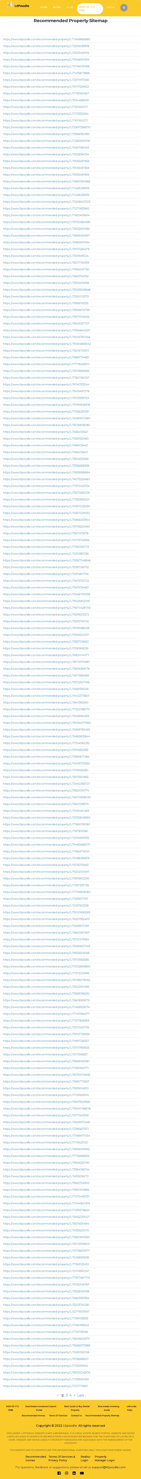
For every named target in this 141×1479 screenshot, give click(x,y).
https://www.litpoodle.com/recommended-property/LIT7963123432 (46, 1264)
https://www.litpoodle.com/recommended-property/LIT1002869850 (46, 966)
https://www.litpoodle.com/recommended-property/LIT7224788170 (46, 709)
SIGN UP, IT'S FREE (87, 8)
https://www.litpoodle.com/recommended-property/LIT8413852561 (45, 702)
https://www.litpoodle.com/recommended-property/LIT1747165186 (45, 1332)
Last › (81, 1395)
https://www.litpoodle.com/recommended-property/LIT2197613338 (46, 905)
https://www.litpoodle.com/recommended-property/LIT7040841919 (46, 1203)
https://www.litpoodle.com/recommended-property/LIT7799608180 (47, 892)
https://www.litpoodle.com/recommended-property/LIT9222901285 (46, 986)
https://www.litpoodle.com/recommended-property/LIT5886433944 (46, 519)
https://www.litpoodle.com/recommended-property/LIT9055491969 (46, 161)
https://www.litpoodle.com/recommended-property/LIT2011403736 (46, 1027)
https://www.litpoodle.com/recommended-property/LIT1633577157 (45, 898)
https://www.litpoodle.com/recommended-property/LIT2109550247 (46, 1271)
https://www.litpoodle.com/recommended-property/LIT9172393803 (46, 1244)
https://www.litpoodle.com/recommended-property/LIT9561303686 (46, 1189)
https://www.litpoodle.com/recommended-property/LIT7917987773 (46, 1277)
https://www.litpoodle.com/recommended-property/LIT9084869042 (47, 344)
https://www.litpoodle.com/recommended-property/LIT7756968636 (46, 1156)
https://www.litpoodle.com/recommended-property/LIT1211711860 (45, 1386)
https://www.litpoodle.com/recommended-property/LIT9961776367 (46, 1081)
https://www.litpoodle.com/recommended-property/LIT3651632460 (46, 438)
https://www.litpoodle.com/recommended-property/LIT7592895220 (46, 499)
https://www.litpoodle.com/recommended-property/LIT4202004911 (46, 871)
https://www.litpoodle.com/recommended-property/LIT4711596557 (45, 1054)
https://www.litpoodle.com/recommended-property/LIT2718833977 (46, 1250)
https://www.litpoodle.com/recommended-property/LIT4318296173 (46, 1176)
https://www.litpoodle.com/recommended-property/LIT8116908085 (46, 425)
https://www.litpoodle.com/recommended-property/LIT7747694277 (46, 1014)
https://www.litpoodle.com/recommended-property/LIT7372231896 (46, 973)
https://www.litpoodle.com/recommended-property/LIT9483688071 (46, 844)
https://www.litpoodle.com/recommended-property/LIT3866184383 (46, 134)
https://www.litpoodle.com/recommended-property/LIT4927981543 (46, 147)
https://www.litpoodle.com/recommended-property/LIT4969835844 (46, 736)
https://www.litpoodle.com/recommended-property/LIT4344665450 (46, 100)
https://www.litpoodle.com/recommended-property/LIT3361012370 (46, 296)
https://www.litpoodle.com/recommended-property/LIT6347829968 (46, 1101)
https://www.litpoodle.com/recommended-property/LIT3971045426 (46, 316)
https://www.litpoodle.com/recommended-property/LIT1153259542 (45, 1365)
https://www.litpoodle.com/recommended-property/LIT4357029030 (46, 506)
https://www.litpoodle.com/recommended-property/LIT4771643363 (46, 1115)
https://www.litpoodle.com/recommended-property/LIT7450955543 (46, 1325)
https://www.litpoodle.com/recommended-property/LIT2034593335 (46, 838)
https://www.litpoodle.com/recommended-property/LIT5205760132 (46, 621)
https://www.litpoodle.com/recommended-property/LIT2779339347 (46, 1311)
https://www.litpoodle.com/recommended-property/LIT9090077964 (47, 723)
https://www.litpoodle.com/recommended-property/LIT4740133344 (46, 384)
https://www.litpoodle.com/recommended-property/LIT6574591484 (46, 1223)
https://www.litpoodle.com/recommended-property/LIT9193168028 (46, 628)
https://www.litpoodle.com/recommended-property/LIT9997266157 (46, 1041)
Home (44, 7)
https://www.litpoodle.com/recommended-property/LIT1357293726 (46, 885)
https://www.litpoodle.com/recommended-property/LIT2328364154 (46, 154)
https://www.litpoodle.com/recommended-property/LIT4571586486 (46, 675)
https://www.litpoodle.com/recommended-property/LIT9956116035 (45, 303)
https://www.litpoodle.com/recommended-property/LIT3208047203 (46, 201)
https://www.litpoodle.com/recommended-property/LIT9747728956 (46, 1034)
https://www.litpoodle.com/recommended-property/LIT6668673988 (46, 1345)
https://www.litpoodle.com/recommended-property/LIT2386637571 (46, 1129)
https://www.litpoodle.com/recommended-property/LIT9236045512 (46, 1088)
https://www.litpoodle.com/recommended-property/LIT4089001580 (47, 418)
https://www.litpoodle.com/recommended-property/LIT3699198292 (46, 993)
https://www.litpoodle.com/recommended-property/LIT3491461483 (46, 810)
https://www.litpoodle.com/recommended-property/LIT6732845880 (46, 817)
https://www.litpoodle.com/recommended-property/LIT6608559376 (46, 1000)
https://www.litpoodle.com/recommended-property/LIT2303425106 (46, 53)
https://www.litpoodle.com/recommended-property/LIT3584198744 (46, 1169)
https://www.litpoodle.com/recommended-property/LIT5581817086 (46, 756)
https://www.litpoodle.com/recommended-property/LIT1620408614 (46, 215)
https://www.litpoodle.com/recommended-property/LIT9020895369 (46, 912)
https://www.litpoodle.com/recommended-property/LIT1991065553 (45, 1318)
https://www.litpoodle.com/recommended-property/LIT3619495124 (45, 256)
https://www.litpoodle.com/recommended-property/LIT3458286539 (46, 858)
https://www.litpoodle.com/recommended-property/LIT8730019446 (46, 1074)
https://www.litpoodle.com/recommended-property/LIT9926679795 (46, 310)
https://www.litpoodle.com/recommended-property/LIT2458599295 (46, 1257)
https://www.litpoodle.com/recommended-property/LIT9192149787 (46, 1284)
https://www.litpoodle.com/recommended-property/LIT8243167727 (46, 323)
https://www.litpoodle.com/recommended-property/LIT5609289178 (46, 668)
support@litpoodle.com (109, 1467)
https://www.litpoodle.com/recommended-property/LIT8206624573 (46, 1338)
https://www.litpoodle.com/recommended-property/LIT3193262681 (45, 770)
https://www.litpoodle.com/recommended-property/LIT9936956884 (46, 472)
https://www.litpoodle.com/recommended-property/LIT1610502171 (45, 107)
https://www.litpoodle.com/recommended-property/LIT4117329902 (46, 86)
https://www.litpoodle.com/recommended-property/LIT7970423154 (46, 486)
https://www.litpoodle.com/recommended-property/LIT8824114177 (46, 655)
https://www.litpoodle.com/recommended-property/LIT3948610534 (46, 59)
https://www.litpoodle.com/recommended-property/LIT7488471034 (46, 1135)
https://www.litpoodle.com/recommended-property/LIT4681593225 (45, 689)
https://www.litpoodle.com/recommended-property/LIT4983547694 (46, 242)
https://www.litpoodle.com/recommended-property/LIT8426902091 (46, 601)
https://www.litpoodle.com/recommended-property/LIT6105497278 (46, 391)
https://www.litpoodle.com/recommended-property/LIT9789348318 (46, 404)
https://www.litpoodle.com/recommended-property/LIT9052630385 (46, 228)
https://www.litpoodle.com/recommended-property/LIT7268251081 (46, 411)
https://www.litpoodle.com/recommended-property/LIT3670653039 (46, 492)
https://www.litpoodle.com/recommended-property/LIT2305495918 (46, 46)
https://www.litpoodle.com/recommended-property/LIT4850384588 (46, 181)
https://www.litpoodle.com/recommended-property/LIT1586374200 (46, 851)
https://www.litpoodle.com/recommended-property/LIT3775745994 (46, 540)
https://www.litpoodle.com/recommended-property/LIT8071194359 (46, 262)
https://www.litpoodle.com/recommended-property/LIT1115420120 (45, 1142)
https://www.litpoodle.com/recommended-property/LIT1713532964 (45, 113)
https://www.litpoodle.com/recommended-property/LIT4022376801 (46, 695)
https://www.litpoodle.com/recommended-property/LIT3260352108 (46, 1352)
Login (111, 7)
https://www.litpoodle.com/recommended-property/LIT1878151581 (45, 831)
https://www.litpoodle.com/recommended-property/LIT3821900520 (46, 1237)
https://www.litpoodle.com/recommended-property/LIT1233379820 (46, 1210)
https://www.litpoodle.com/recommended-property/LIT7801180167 (46, 377)
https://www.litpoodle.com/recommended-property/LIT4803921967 (46, 932)
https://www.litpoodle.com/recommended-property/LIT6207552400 (46, 919)
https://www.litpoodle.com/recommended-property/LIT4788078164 (46, 980)
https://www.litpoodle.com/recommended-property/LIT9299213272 (46, 614)
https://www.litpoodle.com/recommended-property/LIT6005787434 (46, 337)
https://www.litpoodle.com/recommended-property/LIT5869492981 (46, 1061)
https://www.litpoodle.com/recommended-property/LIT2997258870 (46, 127)
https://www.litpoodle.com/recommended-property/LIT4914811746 (45, 574)
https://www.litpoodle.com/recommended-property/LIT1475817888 (46, 73)
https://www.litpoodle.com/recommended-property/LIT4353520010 (46, 1230)
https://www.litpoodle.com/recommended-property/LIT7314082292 (46, 743)
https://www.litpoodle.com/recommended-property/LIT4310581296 (46, 553)
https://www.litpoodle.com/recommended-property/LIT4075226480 (46, 479)
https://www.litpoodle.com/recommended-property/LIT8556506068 (46, 953)
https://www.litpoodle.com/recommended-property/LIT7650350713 (46, 547)
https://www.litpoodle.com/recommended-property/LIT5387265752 (46, 567)
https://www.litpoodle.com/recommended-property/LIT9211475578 (45, 533)
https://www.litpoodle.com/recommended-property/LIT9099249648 (47, 289)
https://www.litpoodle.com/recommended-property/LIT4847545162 (46, 276)
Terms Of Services (58, 1415)
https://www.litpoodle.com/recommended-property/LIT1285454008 (46, 140)
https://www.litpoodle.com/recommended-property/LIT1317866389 (46, 1020)
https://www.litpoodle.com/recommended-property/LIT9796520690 (46, 526)
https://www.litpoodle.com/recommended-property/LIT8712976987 (46, 662)
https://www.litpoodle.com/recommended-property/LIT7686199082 (46, 824)
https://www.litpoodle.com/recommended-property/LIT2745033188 (46, 66)
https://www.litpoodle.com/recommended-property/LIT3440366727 (46, 783)
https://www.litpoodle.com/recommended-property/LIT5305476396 (46, 283)
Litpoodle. (70, 1425)
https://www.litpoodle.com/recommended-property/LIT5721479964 (46, 939)
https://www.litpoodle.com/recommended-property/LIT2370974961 (46, 80)
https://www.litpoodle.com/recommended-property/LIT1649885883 (46, 39)
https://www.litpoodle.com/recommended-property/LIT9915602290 (46, 878)
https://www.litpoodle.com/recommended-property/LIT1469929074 (46, 1007)
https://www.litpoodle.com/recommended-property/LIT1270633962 (46, 208)
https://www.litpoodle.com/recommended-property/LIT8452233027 (46, 1217)
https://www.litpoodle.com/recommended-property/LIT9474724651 (46, 587)
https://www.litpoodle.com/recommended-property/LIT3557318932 (46, 641)
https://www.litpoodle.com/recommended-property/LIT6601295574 (46, 804)
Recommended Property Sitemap (102, 1415)
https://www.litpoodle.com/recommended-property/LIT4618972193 (46, 926)
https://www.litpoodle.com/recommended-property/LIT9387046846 (47, 560)
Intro (57, 7)
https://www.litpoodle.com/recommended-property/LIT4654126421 (45, 431)
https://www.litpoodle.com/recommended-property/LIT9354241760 (46, 269)
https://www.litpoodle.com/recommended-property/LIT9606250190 (46, 1162)
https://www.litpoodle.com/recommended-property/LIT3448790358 (46, 594)
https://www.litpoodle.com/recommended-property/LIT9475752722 (46, 580)
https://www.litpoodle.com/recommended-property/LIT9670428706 (47, 607)
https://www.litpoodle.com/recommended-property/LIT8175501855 (45, 777)
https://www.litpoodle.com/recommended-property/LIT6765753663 (46, 865)
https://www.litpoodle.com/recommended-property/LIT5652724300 (46, 1183)
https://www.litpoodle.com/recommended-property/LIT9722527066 (46, 682)
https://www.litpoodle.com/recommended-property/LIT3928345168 (46, 1291)
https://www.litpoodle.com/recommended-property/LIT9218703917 (46, 350)
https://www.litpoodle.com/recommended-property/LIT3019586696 (46, 371)
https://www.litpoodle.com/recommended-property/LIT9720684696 (46, 222)
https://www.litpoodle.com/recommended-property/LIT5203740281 (46, 1305)
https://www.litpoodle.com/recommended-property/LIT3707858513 (46, 1047)
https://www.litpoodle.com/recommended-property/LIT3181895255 (45, 648)
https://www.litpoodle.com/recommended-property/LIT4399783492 (46, 729)
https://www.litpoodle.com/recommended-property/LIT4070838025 (47, 797)
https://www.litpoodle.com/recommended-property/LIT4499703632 (46, 763)
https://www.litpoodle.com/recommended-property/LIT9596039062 (46, 1149)
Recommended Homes (33, 1415)
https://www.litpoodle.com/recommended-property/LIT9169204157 (46, 635)
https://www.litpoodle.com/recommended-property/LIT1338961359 (46, 1379)
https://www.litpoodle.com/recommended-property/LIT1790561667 (46, 93)
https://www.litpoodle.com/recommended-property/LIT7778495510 (46, 364)
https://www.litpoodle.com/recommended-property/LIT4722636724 (46, 398)
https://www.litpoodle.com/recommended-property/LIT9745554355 (45, 750)
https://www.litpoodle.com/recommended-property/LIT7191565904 (46, 1095)
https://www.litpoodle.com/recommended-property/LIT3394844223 (46, 330)
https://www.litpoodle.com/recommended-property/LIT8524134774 (46, 790)
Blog (69, 7)
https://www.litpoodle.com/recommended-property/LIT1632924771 (46, 1068)
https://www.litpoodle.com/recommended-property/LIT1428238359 (46, 188)
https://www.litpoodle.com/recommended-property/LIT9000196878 (47, 1108)
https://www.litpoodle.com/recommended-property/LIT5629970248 (46, 1122)
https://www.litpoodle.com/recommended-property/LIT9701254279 (46, 249)
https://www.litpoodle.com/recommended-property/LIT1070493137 (46, 1196)
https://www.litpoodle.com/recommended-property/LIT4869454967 (46, 235)
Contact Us (76, 1415)
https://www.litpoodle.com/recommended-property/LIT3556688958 (46, 465)
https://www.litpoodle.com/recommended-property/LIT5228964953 (46, 716)
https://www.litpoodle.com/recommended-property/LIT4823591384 (46, 1298)
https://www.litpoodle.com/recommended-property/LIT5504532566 (45, 459)
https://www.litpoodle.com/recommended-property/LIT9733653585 (46, 959)
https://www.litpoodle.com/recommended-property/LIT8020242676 (46, 1372)
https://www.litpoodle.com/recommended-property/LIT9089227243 (46, 946)
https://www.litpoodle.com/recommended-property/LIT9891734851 (46, 357)
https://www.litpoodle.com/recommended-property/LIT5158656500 (46, 1359)
